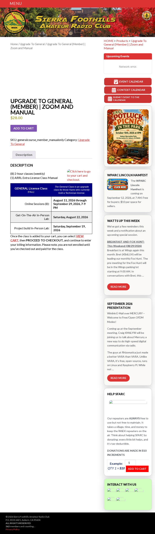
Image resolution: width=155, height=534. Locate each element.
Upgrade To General (32, 44)
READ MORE (118, 286)
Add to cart (23, 128)
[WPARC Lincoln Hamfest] (128, 190)
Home (14, 44)
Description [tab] (24, 154)
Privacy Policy (12, 529)
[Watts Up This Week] (128, 255)
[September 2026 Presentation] (128, 341)
